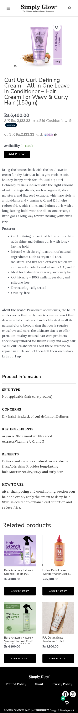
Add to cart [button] (20, 591)
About (39, 684)
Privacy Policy (62, 684)
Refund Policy (16, 684)
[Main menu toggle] (8, 8)
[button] (70, 8)
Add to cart (17, 154)
